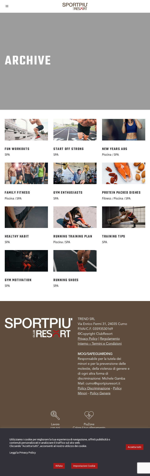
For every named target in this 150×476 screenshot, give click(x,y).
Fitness (106, 198)
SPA (7, 154)
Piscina (106, 154)
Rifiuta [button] (59, 465)
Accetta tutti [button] (134, 447)
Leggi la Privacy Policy (23, 452)
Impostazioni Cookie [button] (84, 465)
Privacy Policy (88, 338)
